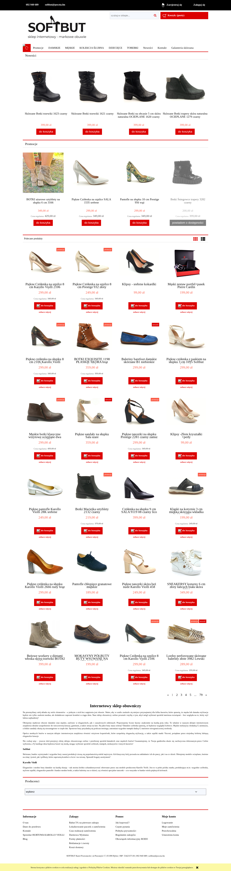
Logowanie (167, 822)
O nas (25, 822)
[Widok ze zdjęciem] (195, 239)
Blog (25, 839)
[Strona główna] (57, 27)
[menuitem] (38, 48)
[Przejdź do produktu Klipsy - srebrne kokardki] (139, 263)
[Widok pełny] (203, 239)
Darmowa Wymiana (79, 835)
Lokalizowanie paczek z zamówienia (87, 826)
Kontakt (27, 831)
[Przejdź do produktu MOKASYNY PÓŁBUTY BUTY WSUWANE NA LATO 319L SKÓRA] (92, 635)
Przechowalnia (169, 831)
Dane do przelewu (32, 826)
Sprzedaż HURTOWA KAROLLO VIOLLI (43, 835)
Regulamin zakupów (126, 835)
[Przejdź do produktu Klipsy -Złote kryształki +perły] (186, 413)
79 (201, 694)
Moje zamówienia (170, 826)
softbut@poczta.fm (55, 4)
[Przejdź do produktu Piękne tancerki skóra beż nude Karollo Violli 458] (139, 563)
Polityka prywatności (126, 831)
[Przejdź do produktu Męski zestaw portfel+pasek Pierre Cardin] (186, 263)
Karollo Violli (30, 762)
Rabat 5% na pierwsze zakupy (84, 822)
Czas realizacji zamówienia (82, 831)
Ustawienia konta (170, 835)
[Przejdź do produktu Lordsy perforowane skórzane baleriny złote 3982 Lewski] (186, 635)
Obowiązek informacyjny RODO (132, 839)
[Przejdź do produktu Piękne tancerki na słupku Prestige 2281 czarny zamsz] (139, 413)
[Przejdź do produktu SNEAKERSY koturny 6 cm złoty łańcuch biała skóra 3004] (186, 563)
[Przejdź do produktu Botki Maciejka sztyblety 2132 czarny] (92, 488)
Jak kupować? (122, 822)
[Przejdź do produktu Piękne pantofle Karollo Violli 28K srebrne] (45, 488)
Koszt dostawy (76, 847)
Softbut (26, 749)
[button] (45, 312)
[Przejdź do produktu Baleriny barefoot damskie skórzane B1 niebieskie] (139, 338)
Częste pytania (123, 826)
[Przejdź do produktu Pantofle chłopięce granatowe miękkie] (92, 563)
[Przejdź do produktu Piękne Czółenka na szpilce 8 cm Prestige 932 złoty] (92, 263)
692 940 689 (32, 4)
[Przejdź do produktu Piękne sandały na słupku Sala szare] (92, 413)
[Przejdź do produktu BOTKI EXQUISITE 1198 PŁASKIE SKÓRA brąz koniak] (92, 338)
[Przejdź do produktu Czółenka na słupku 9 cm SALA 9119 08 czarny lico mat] (139, 488)
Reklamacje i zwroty (79, 843)
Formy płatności (77, 839)
